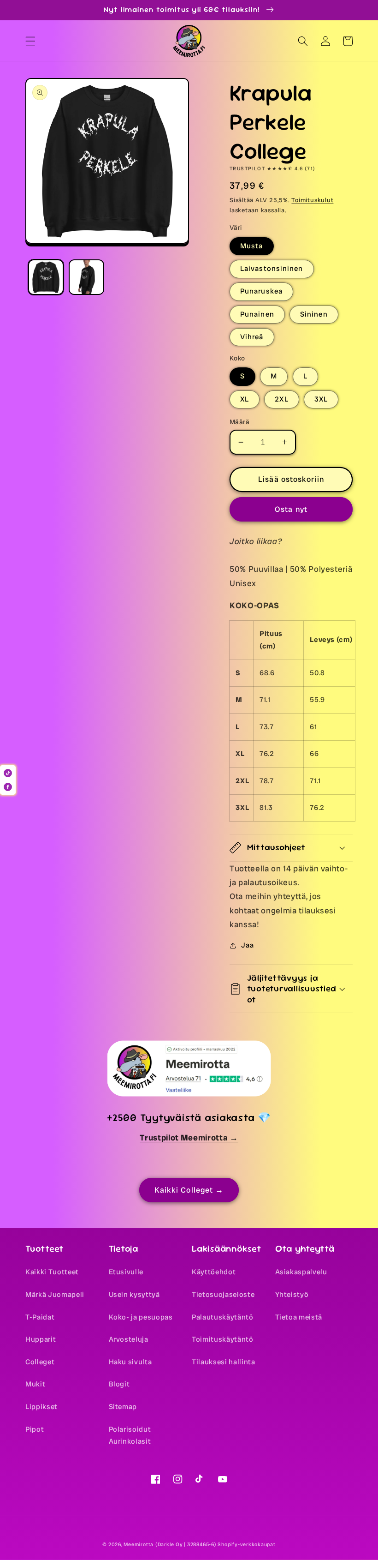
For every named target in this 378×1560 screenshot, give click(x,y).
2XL (281, 399)
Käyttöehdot (214, 1272)
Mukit (35, 1384)
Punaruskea (261, 291)
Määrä (239, 422)
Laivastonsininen (271, 268)
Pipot (34, 1429)
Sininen (314, 314)
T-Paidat (39, 1317)
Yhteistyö (292, 1294)
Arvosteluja (128, 1339)
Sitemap (123, 1406)
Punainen (257, 314)
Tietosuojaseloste (223, 1294)
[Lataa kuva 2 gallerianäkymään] (86, 277)
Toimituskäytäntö (223, 1339)
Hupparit (40, 1339)
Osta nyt (291, 509)
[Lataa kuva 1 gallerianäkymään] (46, 277)
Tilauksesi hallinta (223, 1362)
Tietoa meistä (299, 1317)
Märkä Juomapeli (54, 1294)
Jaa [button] (247, 945)
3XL (321, 399)
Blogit (119, 1384)
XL (244, 399)
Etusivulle (126, 1272)
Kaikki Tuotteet (52, 1272)
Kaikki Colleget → (189, 1190)
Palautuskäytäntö (223, 1317)
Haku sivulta (130, 1362)
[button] (30, 41)
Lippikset (41, 1406)
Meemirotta (139, 1544)
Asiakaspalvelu (301, 1272)
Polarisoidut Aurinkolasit (130, 1435)
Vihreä (252, 337)
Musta (251, 246)
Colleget (39, 1362)
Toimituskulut (312, 200)
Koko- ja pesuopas (141, 1317)
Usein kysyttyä (134, 1294)
